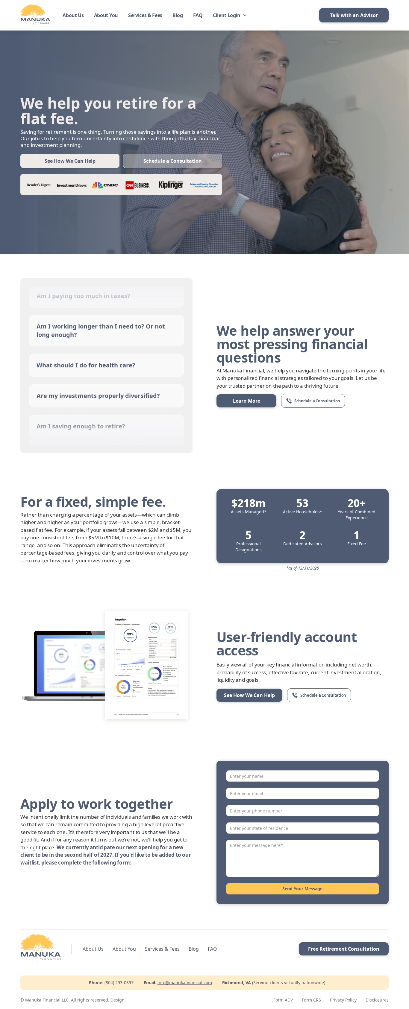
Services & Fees (145, 15)
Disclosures (377, 1000)
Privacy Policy (343, 1000)
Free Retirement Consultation (343, 949)
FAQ (198, 15)
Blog (177, 15)
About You (106, 15)
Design (117, 1000)
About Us (73, 15)
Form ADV (283, 1000)
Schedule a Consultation (172, 161)
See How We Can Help (70, 161)
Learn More (246, 401)
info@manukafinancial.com (184, 982)
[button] (229, 15)
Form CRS (311, 1000)
